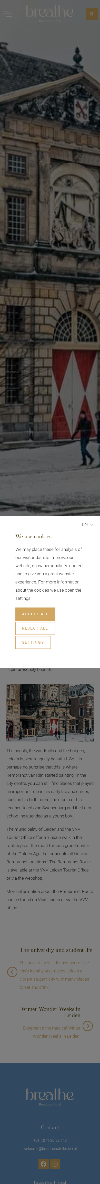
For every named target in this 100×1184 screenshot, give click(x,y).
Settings (33, 642)
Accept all (35, 614)
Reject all (35, 628)
